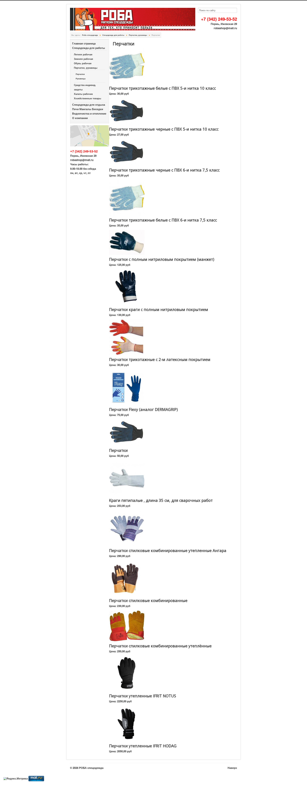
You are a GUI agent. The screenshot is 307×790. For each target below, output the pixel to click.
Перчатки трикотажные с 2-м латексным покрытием (159, 359)
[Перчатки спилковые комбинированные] (125, 578)
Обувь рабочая (82, 63)
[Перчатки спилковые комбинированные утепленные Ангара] (127, 528)
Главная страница (84, 43)
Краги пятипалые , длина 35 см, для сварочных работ (161, 500)
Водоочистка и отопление (89, 113)
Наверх (232, 768)
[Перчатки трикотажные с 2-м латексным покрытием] (126, 337)
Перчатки (80, 74)
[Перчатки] (127, 432)
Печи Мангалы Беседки (87, 109)
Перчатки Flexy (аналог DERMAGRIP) (143, 409)
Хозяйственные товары (87, 98)
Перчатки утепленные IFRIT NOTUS (142, 695)
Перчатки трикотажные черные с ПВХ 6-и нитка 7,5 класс (164, 170)
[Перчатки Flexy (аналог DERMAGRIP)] (127, 387)
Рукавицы (80, 78)
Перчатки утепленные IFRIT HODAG (143, 745)
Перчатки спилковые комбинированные (148, 600)
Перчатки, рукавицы (85, 67)
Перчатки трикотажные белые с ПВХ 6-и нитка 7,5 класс (163, 220)
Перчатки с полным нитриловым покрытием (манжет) (161, 259)
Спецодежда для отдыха (88, 105)
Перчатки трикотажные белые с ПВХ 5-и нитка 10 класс (162, 88)
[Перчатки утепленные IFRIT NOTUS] (127, 673)
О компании (80, 118)
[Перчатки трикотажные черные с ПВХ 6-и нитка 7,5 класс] (127, 152)
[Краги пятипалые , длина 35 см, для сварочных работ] (127, 478)
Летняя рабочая (83, 54)
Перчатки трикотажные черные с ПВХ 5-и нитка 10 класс (164, 129)
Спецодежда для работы (88, 48)
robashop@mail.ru (225, 28)
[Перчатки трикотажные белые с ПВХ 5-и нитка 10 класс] (127, 66)
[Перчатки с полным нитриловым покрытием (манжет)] (127, 242)
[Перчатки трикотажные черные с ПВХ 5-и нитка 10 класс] (127, 111)
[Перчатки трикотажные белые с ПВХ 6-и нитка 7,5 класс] (127, 197)
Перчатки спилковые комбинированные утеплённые (160, 645)
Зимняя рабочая (83, 58)
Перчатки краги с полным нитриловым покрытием (158, 309)
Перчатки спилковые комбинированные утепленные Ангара (167, 550)
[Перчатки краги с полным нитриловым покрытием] (127, 287)
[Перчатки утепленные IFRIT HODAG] (127, 723)
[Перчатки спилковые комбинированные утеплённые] (127, 626)
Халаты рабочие (83, 94)
